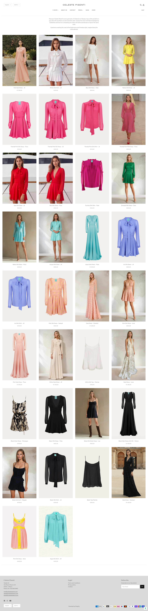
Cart (142, 10)
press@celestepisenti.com (11, 595)
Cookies (70, 586)
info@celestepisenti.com (11, 591)
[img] (140, 4)
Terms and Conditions (74, 583)
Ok (142, 586)
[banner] (74, 4)
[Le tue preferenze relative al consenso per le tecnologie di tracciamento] (145, 608)
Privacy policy (72, 585)
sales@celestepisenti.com (11, 593)
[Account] (143, 4)
